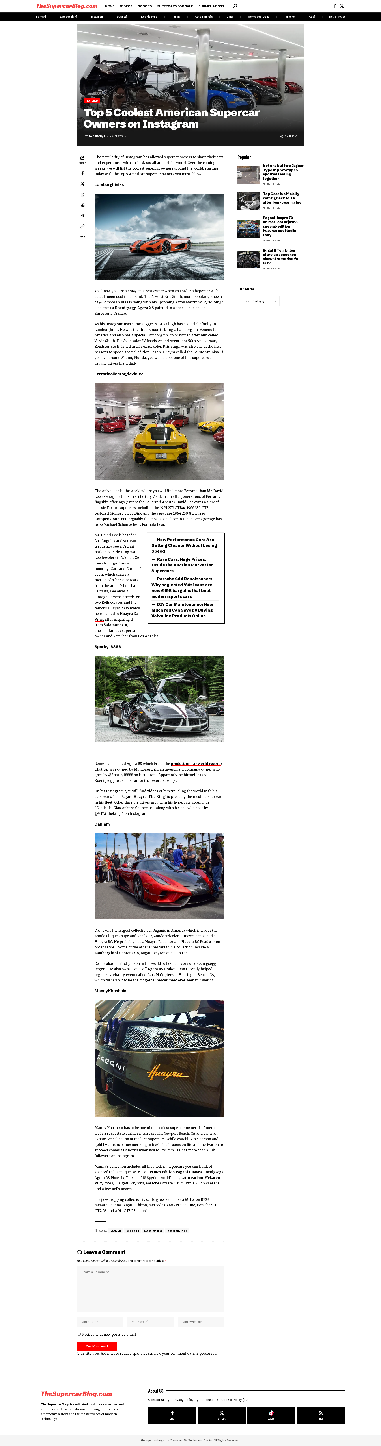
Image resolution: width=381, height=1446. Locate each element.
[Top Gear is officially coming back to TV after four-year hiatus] (248, 201)
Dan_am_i (103, 824)
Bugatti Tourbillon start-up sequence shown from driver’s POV (280, 256)
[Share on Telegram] (82, 215)
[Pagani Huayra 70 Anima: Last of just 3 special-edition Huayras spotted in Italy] (248, 229)
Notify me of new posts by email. (109, 1334)
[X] (342, 6)
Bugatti (122, 16)
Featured (92, 100)
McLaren (97, 16)
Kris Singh (133, 1230)
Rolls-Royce (337, 16)
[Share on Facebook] (82, 173)
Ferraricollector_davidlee (119, 373)
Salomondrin (115, 625)
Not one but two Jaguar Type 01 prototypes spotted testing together (283, 172)
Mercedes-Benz (258, 16)
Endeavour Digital (200, 1440)
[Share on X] (82, 184)
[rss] (321, 1415)
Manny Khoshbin (177, 1230)
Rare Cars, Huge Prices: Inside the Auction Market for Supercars (182, 565)
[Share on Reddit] (82, 205)
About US (156, 1390)
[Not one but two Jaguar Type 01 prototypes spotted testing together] (248, 175)
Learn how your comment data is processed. (180, 1353)
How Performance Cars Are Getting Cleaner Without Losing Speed (184, 545)
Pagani (176, 16)
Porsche (289, 16)
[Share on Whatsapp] (82, 194)
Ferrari (41, 16)
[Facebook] (335, 6)
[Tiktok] (271, 1415)
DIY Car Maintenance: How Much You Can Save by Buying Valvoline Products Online (182, 610)
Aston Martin (204, 16)
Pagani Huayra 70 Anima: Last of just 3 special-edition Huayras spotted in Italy (280, 226)
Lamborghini (68, 16)
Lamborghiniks (109, 184)
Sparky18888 (108, 646)
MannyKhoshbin (110, 990)
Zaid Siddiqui (97, 136)
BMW (230, 16)
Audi (312, 16)
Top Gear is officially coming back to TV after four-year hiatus (282, 198)
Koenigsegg (149, 16)
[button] (235, 6)
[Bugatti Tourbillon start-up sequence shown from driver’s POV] (248, 259)
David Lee (116, 1230)
